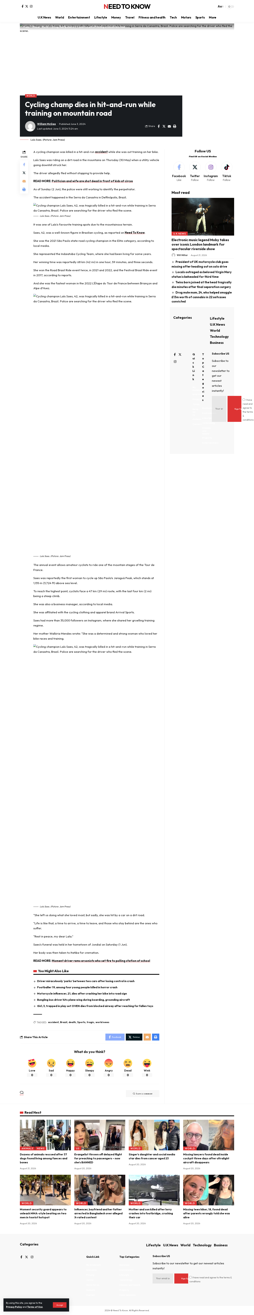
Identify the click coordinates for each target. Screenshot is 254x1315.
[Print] (174, 126)
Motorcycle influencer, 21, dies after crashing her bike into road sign (82, 993)
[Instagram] (31, 6)
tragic (90, 1022)
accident (101, 152)
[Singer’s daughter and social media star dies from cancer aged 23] (154, 1135)
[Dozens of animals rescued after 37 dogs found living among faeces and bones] (45, 1135)
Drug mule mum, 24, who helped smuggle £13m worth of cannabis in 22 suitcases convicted (202, 297)
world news (102, 1022)
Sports (81, 1022)
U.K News (179, 233)
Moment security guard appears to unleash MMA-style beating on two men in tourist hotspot (43, 1213)
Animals (27, 1148)
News (41, 1148)
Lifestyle (217, 318)
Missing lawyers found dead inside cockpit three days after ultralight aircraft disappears (206, 1158)
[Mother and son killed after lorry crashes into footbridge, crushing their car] (154, 1190)
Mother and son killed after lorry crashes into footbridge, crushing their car (151, 1213)
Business (217, 342)
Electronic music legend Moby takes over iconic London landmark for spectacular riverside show (200, 244)
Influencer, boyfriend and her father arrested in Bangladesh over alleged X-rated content (98, 1213)
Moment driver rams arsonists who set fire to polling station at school (101, 961)
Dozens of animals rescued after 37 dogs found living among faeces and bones (43, 1158)
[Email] (169, 126)
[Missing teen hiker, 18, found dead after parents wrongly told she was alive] (208, 1190)
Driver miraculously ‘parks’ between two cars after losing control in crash (85, 981)
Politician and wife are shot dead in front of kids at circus (92, 181)
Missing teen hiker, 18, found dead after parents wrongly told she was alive (206, 1213)
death (72, 1022)
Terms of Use (35, 1306)
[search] (213, 6)
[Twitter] (26, 6)
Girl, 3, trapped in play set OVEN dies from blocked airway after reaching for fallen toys (95, 1006)
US (77, 1148)
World (30, 95)
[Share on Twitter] (164, 126)
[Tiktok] (226, 172)
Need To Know (127, 7)
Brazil (63, 1022)
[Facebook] (22, 6)
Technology (219, 336)
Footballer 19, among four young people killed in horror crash (77, 987)
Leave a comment (144, 1093)
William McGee (46, 124)
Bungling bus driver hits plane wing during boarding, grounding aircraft (83, 999)
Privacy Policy (14, 1306)
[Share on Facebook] (158, 126)
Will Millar (182, 255)
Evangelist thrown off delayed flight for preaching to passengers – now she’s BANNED (98, 1158)
